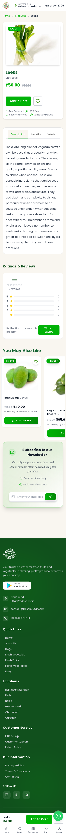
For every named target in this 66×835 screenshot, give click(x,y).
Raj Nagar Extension (17, 689)
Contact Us (12, 776)
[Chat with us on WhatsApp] (58, 816)
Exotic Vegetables (16, 666)
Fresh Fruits (12, 660)
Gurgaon (10, 718)
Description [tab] (18, 134)
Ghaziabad (11, 712)
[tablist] (33, 134)
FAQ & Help (12, 736)
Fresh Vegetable (15, 654)
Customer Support (16, 741)
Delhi (8, 695)
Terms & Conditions (17, 771)
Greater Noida (13, 706)
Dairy (8, 671)
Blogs (8, 649)
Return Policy (13, 747)
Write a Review (49, 330)
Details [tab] (51, 134)
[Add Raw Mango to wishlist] (36, 362)
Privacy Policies (14, 765)
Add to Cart (18, 101)
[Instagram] (16, 795)
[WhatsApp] (26, 795)
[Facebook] (7, 795)
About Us (10, 643)
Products (20, 16)
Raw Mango (12, 397)
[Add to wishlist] (37, 101)
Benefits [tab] (36, 134)
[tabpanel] (33, 195)
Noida (8, 701)
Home (6, 16)
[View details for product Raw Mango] (21, 376)
